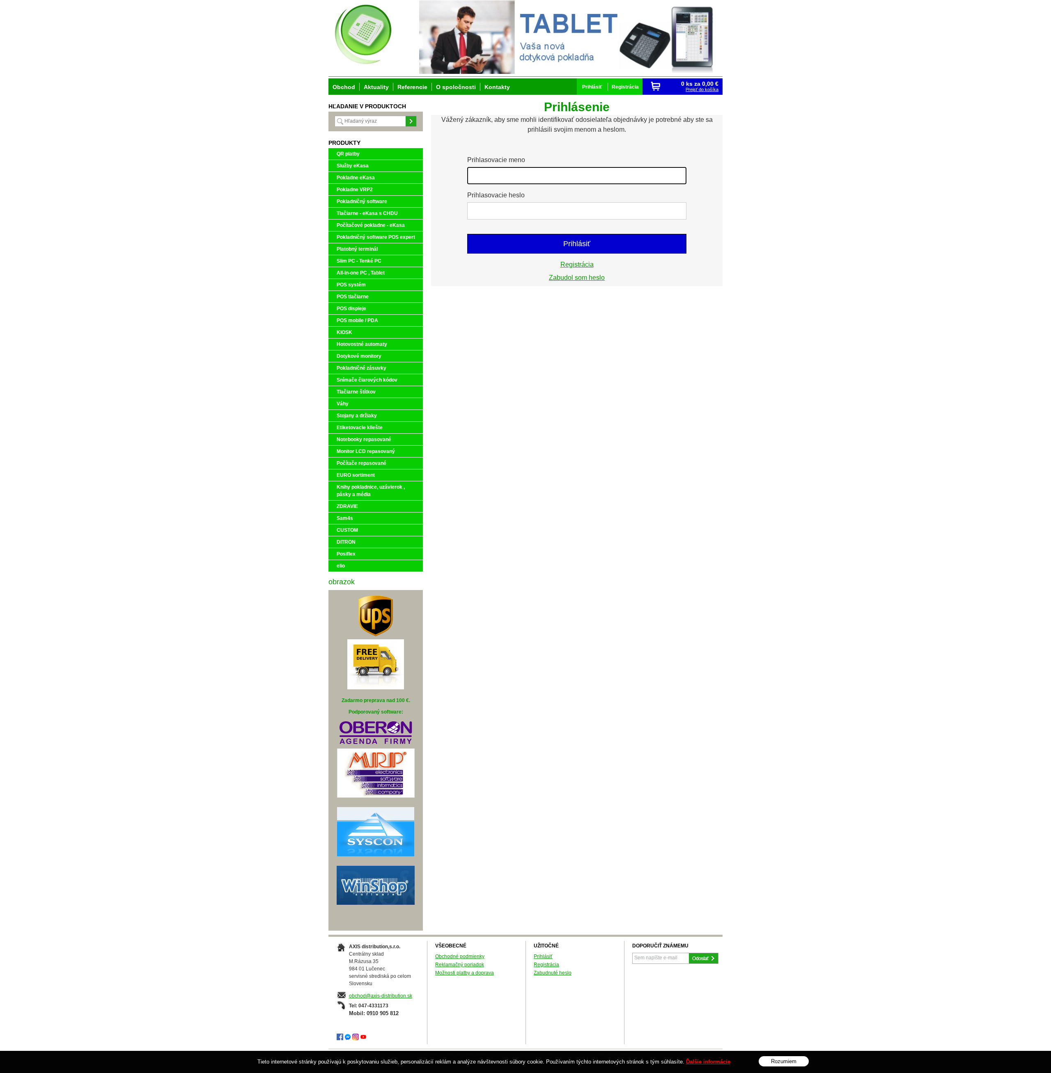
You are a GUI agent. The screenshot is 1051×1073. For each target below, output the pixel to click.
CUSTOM (347, 530)
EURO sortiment (356, 475)
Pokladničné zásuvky (361, 368)
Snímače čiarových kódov (367, 380)
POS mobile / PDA (357, 320)
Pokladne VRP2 (355, 189)
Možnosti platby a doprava (464, 973)
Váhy (343, 404)
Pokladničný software (362, 201)
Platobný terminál (357, 249)
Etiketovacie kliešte (360, 427)
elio (341, 566)
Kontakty (497, 87)
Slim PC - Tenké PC (359, 261)
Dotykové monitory (359, 356)
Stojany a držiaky (357, 416)
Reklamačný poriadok (459, 965)
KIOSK (344, 332)
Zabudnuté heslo (552, 973)
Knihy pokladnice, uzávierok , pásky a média (371, 490)
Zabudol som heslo (577, 277)
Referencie (412, 87)
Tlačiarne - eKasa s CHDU (367, 213)
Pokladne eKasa (356, 178)
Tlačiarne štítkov (356, 392)
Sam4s (345, 518)
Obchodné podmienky (459, 956)
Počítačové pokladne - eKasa (371, 225)
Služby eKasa (353, 166)
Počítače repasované (361, 463)
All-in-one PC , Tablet (361, 273)
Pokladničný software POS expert (376, 237)
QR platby (348, 154)
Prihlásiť (576, 244)
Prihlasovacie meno (496, 159)
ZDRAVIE (347, 506)
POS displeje (351, 308)
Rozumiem (783, 1061)
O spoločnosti (456, 87)
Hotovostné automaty (362, 344)
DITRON (346, 542)
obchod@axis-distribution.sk (380, 996)
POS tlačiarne (353, 297)
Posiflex (346, 554)
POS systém (351, 285)
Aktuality (376, 87)
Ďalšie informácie (708, 1062)
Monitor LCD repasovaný (366, 451)
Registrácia (577, 264)
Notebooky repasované (364, 439)
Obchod (344, 87)
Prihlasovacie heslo (496, 195)
